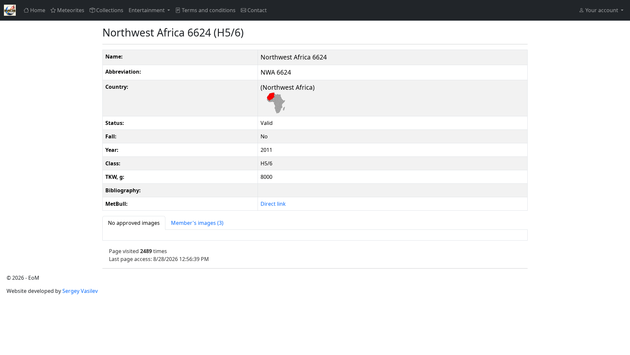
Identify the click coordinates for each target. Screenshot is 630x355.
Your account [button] (602, 10)
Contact (257, 10)
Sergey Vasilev (80, 291)
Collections (109, 10)
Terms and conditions (209, 10)
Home (37, 10)
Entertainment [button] (147, 10)
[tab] (133, 223)
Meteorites (70, 10)
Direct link (273, 203)
